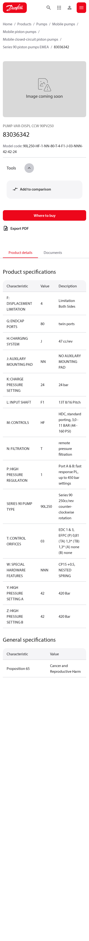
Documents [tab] (53, 252)
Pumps (41, 24)
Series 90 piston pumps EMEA (26, 46)
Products (24, 24)
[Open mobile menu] (81, 7)
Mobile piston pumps (19, 31)
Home (7, 24)
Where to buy (45, 215)
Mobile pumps (63, 24)
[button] (59, 7)
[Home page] (15, 7)
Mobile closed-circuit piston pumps (30, 39)
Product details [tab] (20, 252)
